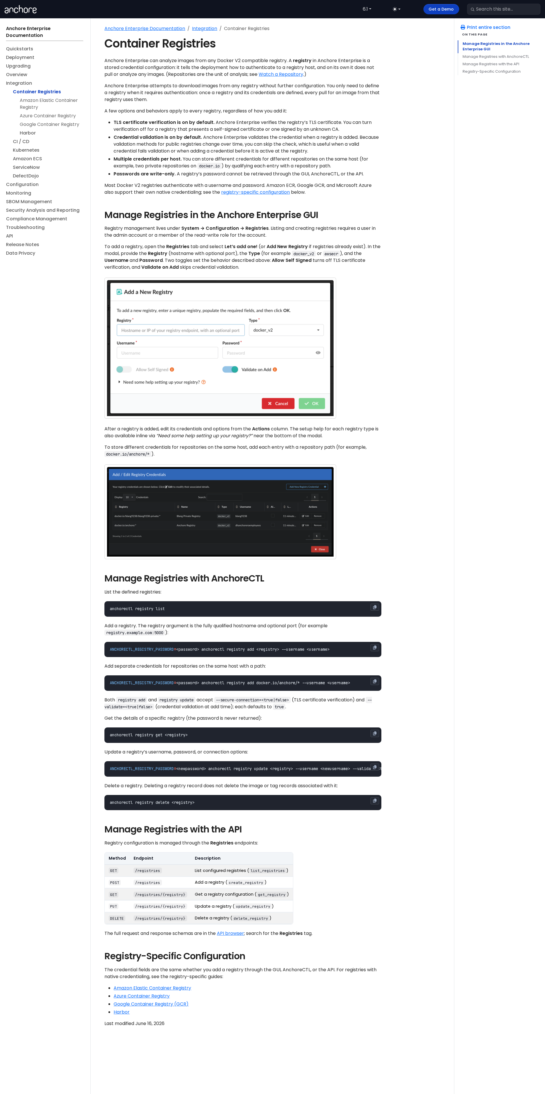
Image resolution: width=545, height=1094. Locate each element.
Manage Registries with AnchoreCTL (496, 56)
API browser (230, 933)
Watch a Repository (281, 74)
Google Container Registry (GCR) (151, 1004)
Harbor (122, 1012)
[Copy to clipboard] (374, 607)
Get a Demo (441, 9)
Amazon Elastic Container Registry (152, 988)
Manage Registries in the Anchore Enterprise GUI (496, 46)
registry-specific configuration (255, 192)
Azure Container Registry (142, 996)
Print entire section (488, 27)
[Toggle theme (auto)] (396, 9)
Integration (204, 28)
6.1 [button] (365, 9)
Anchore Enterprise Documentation (144, 28)
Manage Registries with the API (491, 64)
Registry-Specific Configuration (492, 71)
